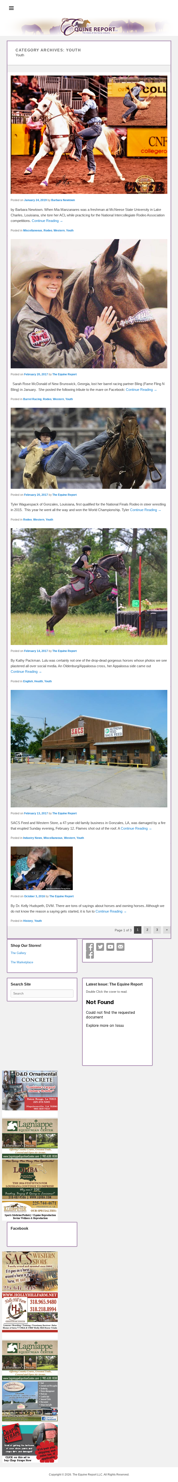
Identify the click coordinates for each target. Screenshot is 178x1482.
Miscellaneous (32, 230)
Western (59, 230)
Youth (69, 230)
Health (38, 681)
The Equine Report (64, 374)
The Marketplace (22, 962)
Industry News (32, 838)
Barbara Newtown (63, 200)
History (28, 921)
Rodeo (48, 230)
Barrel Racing (32, 399)
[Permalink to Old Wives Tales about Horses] (89, 868)
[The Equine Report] (89, 26)
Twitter (100, 947)
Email (120, 947)
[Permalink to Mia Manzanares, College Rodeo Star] (89, 135)
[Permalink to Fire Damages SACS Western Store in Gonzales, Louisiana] (89, 748)
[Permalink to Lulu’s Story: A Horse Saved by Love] (89, 586)
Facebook (90, 955)
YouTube (110, 947)
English (28, 681)
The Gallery (18, 953)
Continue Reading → (47, 221)
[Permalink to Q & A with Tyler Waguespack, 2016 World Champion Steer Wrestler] (89, 448)
